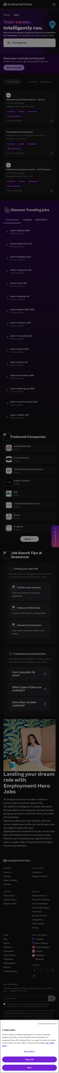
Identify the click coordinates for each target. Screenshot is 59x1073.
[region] (29, 1046)
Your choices (29, 1051)
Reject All (29, 1059)
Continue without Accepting (47, 1023)
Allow (29, 1068)
